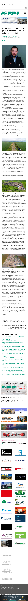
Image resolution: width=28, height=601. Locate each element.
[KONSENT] (7, 518)
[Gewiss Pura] (20, 510)
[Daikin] (7, 510)
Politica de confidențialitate (7, 587)
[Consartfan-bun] (20, 485)
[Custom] (7, 5)
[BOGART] (20, 527)
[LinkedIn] (4, 40)
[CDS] (20, 477)
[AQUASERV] (7, 502)
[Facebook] (2, 5)
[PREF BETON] (14, 419)
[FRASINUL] (7, 485)
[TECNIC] (14, 20)
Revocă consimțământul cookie (9, 594)
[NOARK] (20, 535)
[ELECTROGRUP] (7, 460)
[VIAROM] (20, 460)
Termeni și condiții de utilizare (8, 585)
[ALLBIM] (14, 427)
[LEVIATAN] (7, 535)
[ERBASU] (20, 543)
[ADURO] (7, 493)
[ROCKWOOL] (20, 469)
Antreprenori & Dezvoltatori (11, 36)
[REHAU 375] (14, 442)
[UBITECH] (20, 502)
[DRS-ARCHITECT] (7, 527)
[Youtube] (9, 5)
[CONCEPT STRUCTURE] (7, 543)
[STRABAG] (7, 469)
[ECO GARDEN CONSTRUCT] (20, 493)
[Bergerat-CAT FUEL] (7, 477)
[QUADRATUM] (7, 452)
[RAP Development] (20, 518)
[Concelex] (14, 411)
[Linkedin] (4, 5)
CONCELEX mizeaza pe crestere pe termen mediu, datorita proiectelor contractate (14, 327)
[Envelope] (12, 5)
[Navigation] (25, 13)
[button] (23, 1)
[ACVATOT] (20, 452)
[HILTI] (14, 434)
